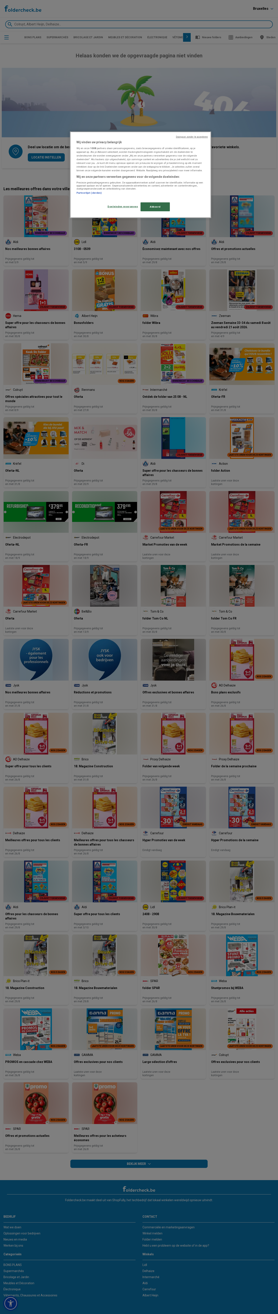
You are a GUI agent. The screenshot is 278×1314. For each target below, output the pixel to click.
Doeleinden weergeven (123, 206)
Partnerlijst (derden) (89, 192)
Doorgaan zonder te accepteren (192, 136)
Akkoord (155, 206)
